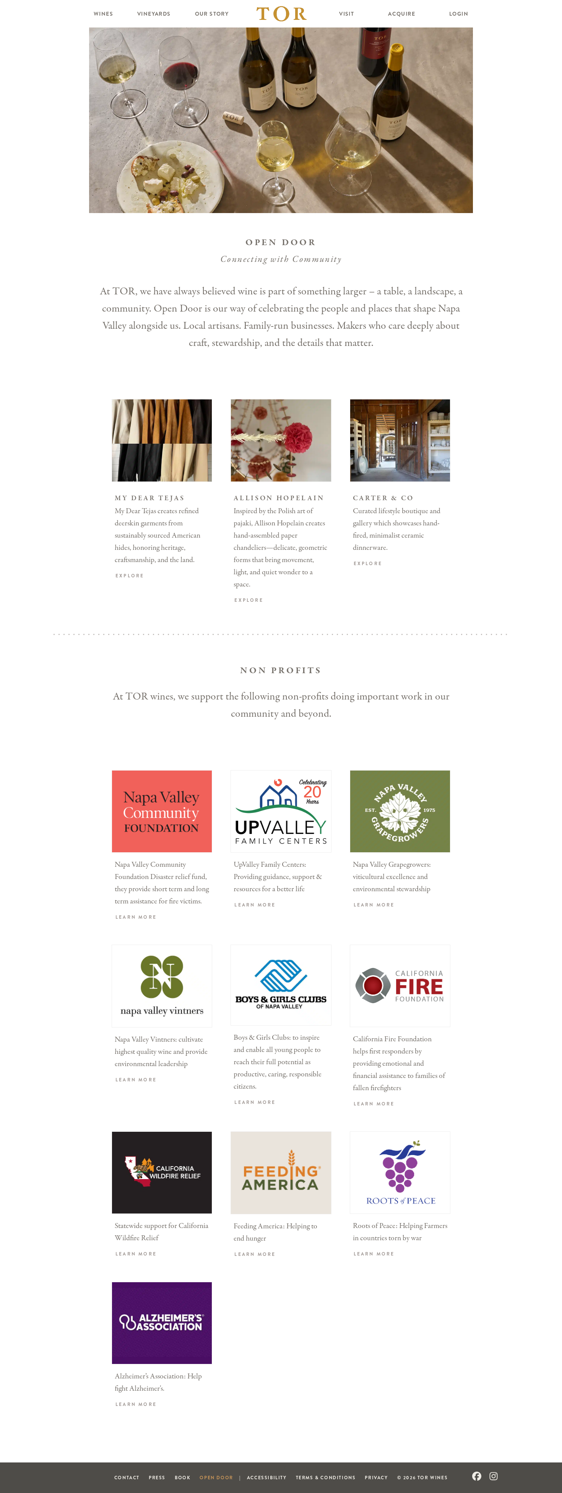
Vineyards (154, 14)
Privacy (376, 1477)
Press (157, 1477)
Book (182, 1477)
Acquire (401, 14)
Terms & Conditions (326, 1477)
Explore (129, 576)
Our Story (212, 14)
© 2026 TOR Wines (422, 1477)
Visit (346, 14)
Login (458, 14)
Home (282, 13)
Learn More (136, 917)
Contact (127, 1477)
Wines (103, 14)
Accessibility (267, 1477)
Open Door (216, 1477)
